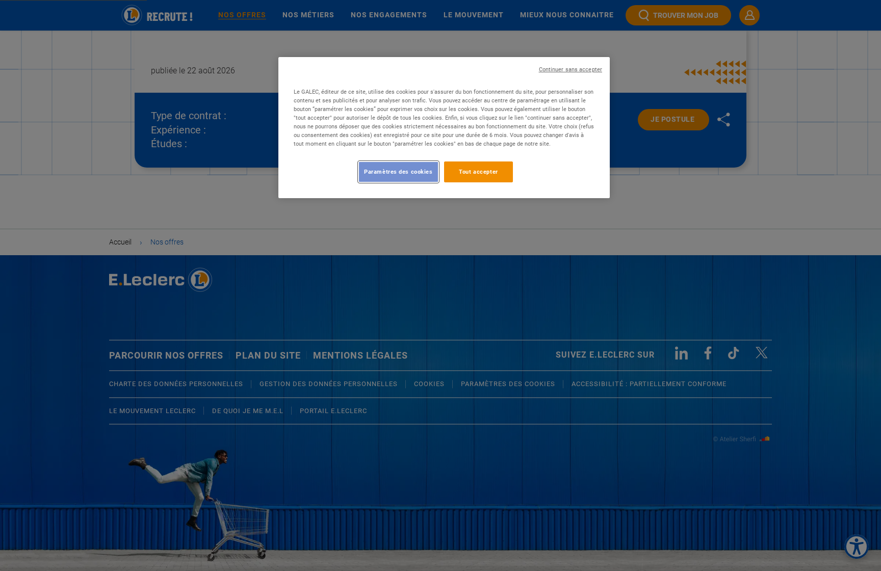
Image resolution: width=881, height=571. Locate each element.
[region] (444, 127)
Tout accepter (478, 171)
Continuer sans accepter (570, 69)
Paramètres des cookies (398, 171)
